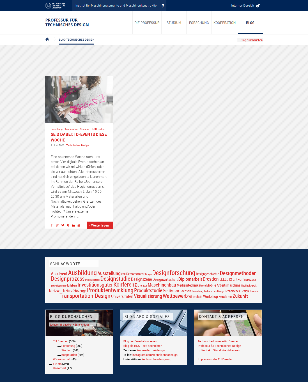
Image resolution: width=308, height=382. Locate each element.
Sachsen (185, 291)
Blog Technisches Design (73, 35)
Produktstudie (148, 290)
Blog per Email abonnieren (139, 341)
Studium (85, 129)
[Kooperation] (250, 22)
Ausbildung (82, 272)
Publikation (171, 290)
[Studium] (174, 22)
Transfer (254, 291)
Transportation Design (85, 295)
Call (123, 274)
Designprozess (68, 278)
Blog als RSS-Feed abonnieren (142, 346)
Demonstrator (135, 274)
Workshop (210, 296)
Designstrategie (92, 279)
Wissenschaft (62, 359)
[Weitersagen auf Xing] (69, 226)
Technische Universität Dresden (218, 341)
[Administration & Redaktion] (245, 5)
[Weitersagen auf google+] (58, 226)
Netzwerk (57, 290)
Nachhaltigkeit (249, 285)
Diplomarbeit (190, 279)
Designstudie (115, 278)
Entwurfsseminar (59, 285)
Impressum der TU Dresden (215, 359)
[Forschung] (199, 22)
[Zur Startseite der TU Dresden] (58, 5)
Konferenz (125, 284)
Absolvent (59, 273)
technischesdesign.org (156, 359)
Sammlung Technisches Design (208, 291)
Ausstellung (109, 273)
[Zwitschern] (64, 226)
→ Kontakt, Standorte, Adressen (218, 350)
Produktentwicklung (110, 290)
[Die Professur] (147, 22)
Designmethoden (238, 273)
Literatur (142, 285)
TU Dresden (98, 129)
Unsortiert (59, 368)
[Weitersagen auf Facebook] (53, 226)
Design (148, 274)
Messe (202, 285)
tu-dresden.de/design (151, 350)
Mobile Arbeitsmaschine (223, 285)
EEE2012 (225, 279)
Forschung (56, 129)
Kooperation (71, 129)
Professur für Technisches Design (219, 346)
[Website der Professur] (74, 22)
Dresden (211, 279)
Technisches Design (77, 145)
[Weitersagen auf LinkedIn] (74, 226)
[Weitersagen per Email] (80, 226)
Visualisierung (148, 295)
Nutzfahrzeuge (76, 290)
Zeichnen (225, 296)
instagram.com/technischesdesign (154, 355)
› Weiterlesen (99, 225)
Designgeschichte (207, 273)
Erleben (72, 285)
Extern (57, 364)
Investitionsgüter (95, 284)
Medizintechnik (187, 285)
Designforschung (173, 272)
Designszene (141, 279)
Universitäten (122, 296)
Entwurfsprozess (244, 279)
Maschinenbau (162, 284)
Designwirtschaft (165, 279)
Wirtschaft (195, 296)
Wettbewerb (175, 295)
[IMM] (119, 5)
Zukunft (240, 295)
